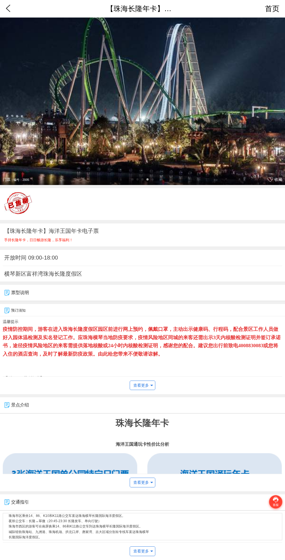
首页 (272, 9)
